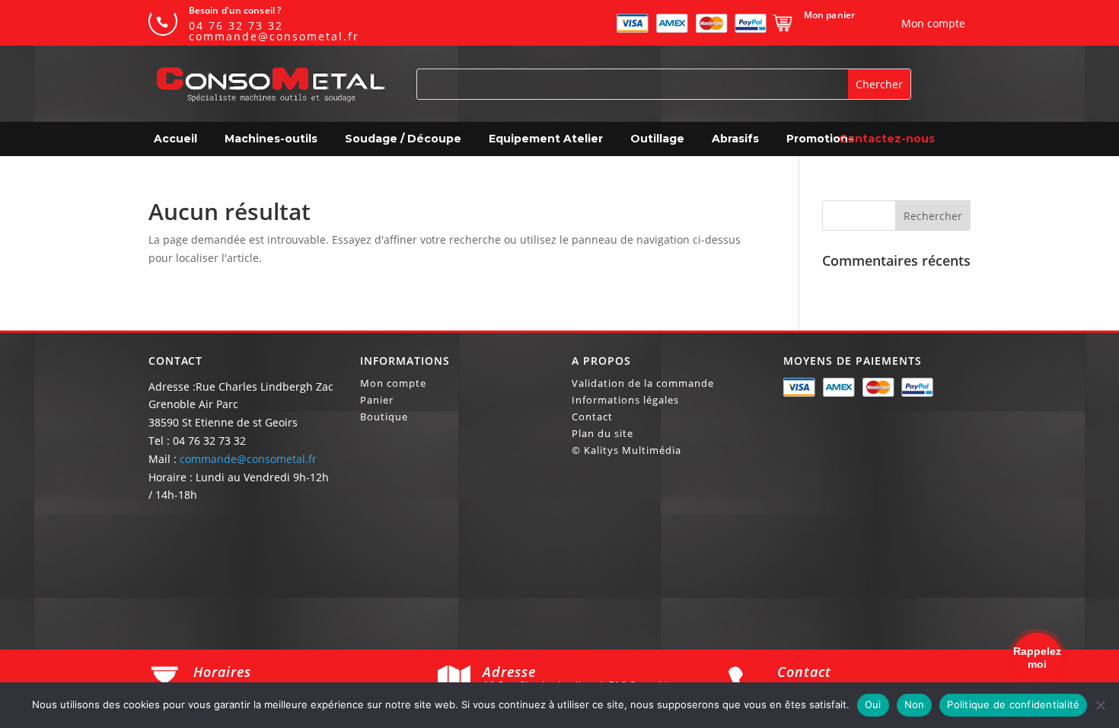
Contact (592, 417)
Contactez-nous (887, 138)
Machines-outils (271, 138)
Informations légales (625, 400)
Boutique (384, 417)
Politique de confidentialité (1013, 704)
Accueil (175, 138)
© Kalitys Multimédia (626, 451)
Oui (873, 704)
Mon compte (393, 384)
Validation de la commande (643, 384)
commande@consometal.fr (248, 459)
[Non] (1100, 705)
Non (914, 704)
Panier (377, 400)
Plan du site (602, 434)
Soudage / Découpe (403, 138)
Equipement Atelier (546, 138)
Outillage (657, 138)
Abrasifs (735, 138)
